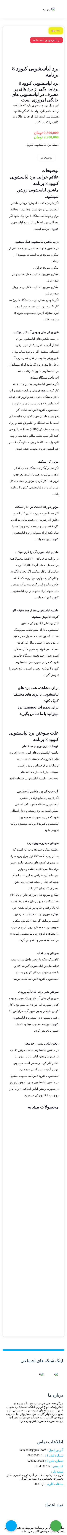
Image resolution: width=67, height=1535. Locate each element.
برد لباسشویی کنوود (38, 144)
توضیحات (46, 157)
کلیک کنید (51, 701)
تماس (34, 714)
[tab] (46, 157)
